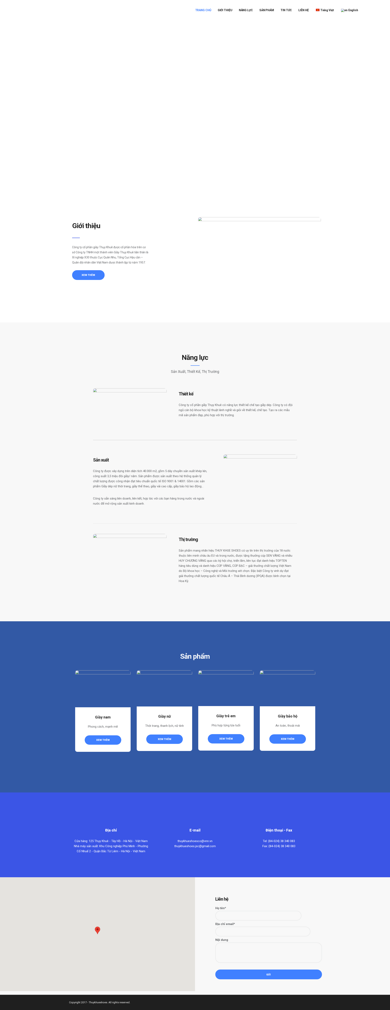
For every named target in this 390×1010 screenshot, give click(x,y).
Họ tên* (220, 908)
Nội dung (221, 940)
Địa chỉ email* (225, 924)
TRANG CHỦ (203, 10)
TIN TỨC (286, 10)
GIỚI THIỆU (225, 10)
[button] (97, 930)
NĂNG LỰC (246, 10)
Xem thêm (103, 740)
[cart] (364, 10)
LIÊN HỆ (303, 10)
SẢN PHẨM (266, 10)
